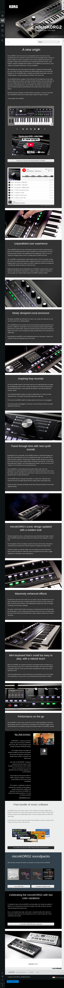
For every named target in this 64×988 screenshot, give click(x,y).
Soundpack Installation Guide (43, 886)
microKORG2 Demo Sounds (49, 205)
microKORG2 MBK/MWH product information (31, 924)
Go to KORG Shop (18, 886)
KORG (42, 205)
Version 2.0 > (33, 964)
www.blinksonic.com (24, 797)
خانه (38, 972)
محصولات (31, 972)
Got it (12, 981)
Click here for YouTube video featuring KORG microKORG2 (30, 160)
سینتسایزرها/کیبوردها (21, 972)
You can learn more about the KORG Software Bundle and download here (30, 847)
